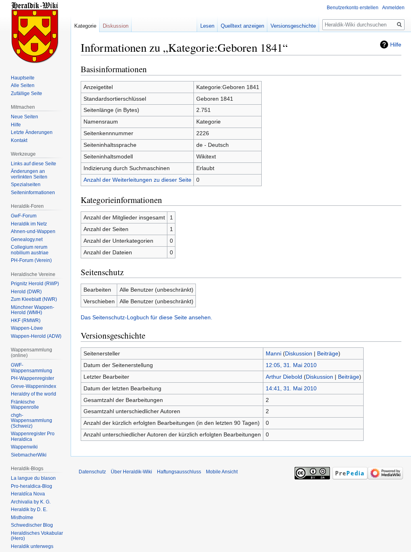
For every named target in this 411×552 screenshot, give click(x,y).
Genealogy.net (27, 239)
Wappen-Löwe (27, 328)
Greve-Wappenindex (33, 386)
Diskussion (298, 353)
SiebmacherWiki (29, 455)
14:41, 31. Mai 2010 (291, 388)
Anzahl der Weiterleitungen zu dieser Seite (137, 180)
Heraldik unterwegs (32, 546)
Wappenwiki (24, 447)
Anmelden (393, 7)
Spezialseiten (26, 184)
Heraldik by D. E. (29, 509)
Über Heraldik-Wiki (131, 472)
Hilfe (395, 44)
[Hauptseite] (35, 32)
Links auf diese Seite (33, 163)
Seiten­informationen (33, 192)
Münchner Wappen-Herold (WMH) (32, 310)
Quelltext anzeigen (242, 26)
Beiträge (327, 353)
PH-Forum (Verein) (31, 260)
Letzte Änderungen (32, 132)
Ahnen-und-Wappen (33, 231)
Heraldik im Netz (29, 224)
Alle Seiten (23, 85)
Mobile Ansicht (222, 472)
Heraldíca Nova (28, 494)
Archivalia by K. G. (31, 502)
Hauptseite (23, 78)
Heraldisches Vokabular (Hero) (37, 536)
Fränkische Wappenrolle (25, 404)
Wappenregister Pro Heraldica (33, 436)
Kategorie (85, 26)
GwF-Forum (24, 216)
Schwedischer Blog (32, 525)
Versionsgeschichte (293, 26)
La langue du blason (33, 478)
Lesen (207, 26)
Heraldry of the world (33, 394)
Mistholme (22, 517)
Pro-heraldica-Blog (31, 486)
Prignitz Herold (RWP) (35, 283)
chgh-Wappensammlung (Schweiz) (31, 420)
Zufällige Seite (26, 93)
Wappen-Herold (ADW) (36, 336)
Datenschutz (92, 472)
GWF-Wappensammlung (31, 367)
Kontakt (19, 140)
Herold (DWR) (26, 291)
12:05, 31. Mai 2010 (291, 365)
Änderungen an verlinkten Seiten (29, 174)
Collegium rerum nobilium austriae (30, 250)
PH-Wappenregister (32, 378)
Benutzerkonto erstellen (352, 7)
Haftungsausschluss (179, 472)
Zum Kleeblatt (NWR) (34, 299)
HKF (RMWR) (26, 320)
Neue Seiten (24, 117)
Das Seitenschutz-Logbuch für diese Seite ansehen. (146, 317)
